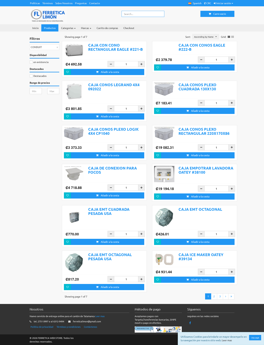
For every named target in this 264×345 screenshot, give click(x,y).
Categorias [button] (67, 28)
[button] (195, 3)
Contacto (94, 3)
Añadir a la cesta (109, 71)
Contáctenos (90, 326)
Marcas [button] (85, 28)
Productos (50, 28)
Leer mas (100, 316)
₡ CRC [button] (207, 3)
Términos (47, 3)
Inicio (35, 28)
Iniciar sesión (224, 3)
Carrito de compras (107, 28)
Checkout (128, 28)
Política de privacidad (42, 326)
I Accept (255, 337)
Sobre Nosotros (64, 3)
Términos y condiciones (69, 326)
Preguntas (81, 3)
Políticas (35, 3)
